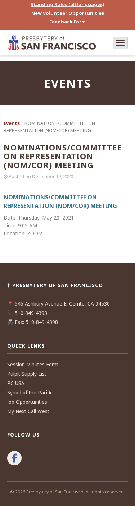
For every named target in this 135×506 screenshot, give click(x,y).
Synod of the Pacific (29, 392)
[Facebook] (14, 459)
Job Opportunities (27, 402)
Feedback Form (67, 21)
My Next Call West (28, 411)
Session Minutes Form (32, 364)
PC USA (15, 383)
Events (12, 123)
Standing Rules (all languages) (67, 4)
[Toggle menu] (120, 43)
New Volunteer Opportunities (67, 13)
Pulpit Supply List (26, 374)
